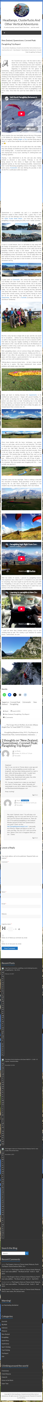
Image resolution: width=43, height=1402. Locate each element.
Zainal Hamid (6, 1289)
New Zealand (9, 714)
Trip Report (25, 714)
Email (4, 904)
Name (4, 892)
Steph (6, 711)
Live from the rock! (7, 50)
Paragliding (14, 704)
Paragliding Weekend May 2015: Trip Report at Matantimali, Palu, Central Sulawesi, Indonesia (20, 733)
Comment (5, 862)
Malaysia (4, 1331)
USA (3, 1356)
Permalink (17, 756)
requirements (33, 395)
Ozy (25, 139)
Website (4, 914)
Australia (24, 297)
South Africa (5, 1340)
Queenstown (5, 297)
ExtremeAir (13, 168)
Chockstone (5, 1371)
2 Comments (9, 717)
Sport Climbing (6, 1347)
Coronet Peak (15, 702)
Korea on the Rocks (7, 1380)
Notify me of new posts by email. (12, 944)
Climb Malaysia (6, 1374)
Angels (20, 139)
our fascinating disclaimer (10, 1305)
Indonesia (4, 1328)
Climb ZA (4, 1377)
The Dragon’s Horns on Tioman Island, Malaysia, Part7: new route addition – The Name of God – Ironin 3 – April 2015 (21, 1271)
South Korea (5, 1344)
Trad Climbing (6, 1350)
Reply (36, 795)
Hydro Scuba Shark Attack (13, 218)
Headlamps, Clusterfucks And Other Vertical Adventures (25, 48)
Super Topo (5, 1383)
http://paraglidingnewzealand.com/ (17, 826)
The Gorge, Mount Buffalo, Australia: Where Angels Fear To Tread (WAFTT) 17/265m (20, 726)
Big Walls (4, 1324)
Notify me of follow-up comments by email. (15, 938)
